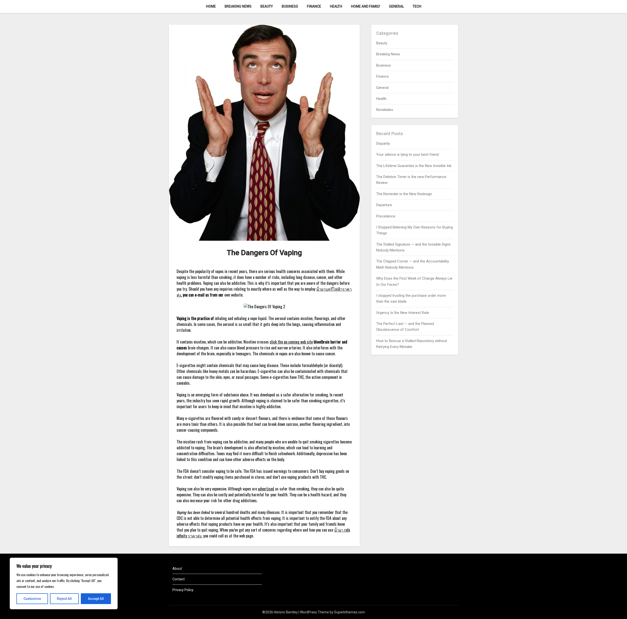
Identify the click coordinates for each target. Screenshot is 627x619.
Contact (178, 579)
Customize (32, 599)
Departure (384, 205)
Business (290, 6)
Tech (417, 6)
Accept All (96, 599)
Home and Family (365, 6)
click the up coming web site (291, 342)
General (396, 6)
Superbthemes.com (349, 612)
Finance (314, 6)
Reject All (64, 599)
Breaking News (238, 6)
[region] (64, 583)
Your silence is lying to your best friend (407, 154)
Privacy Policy (182, 590)
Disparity (383, 143)
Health (336, 6)
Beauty (266, 6)
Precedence (385, 216)
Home (211, 6)
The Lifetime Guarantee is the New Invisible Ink (413, 166)
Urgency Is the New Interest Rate (402, 312)
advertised (266, 489)
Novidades (384, 109)
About (177, 569)
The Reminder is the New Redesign (404, 194)
